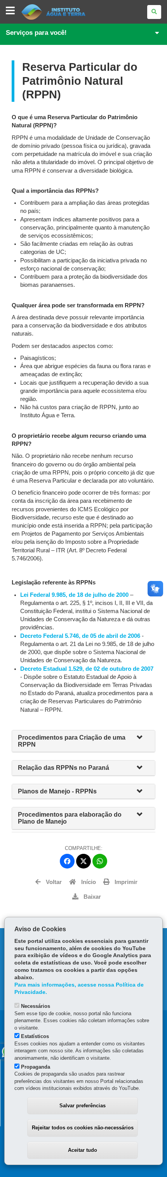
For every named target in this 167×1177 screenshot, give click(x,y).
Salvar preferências (82, 1105)
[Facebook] (67, 861)
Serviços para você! (36, 32)
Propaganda (35, 1067)
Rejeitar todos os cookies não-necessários (83, 1128)
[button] (143, 738)
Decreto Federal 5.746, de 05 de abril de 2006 (81, 636)
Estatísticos (35, 1036)
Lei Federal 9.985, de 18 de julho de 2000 (75, 595)
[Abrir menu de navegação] (10, 11)
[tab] (83, 741)
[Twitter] (83, 861)
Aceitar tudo (82, 1150)
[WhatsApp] (100, 861)
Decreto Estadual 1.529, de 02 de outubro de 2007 (86, 669)
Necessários (35, 1006)
